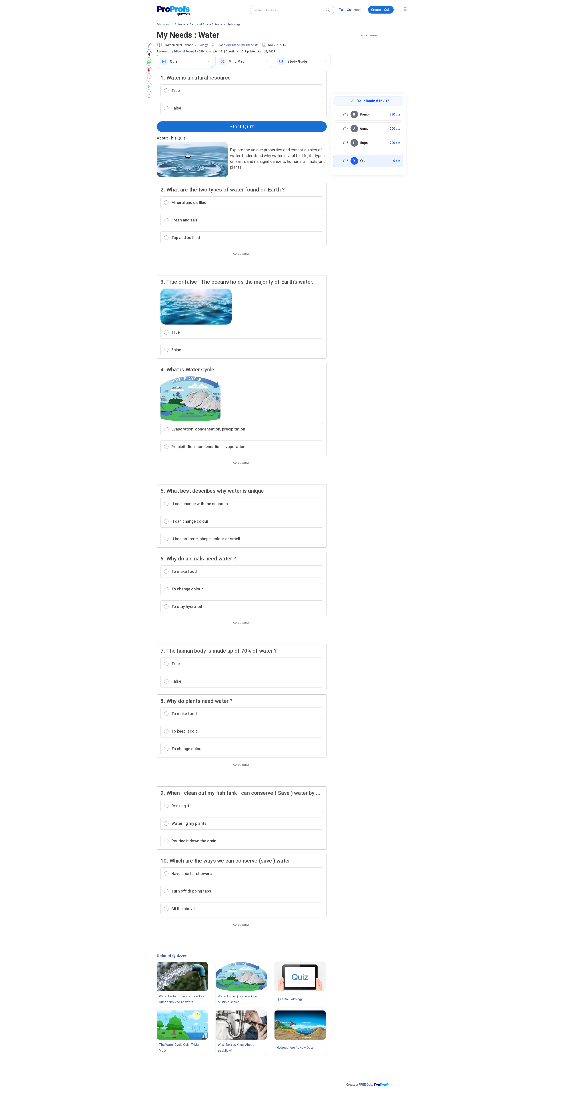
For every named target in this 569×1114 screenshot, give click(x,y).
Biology (203, 45)
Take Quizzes (349, 10)
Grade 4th (252, 45)
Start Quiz (241, 127)
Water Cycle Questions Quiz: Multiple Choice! (238, 999)
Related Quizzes (172, 956)
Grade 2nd (224, 45)
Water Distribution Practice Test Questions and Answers (182, 999)
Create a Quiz (381, 10)
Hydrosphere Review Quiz (295, 1047)
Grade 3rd (238, 45)
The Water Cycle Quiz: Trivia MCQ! (179, 1047)
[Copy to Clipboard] (150, 86)
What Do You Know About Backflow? (236, 1047)
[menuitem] (350, 10)
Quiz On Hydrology (290, 999)
